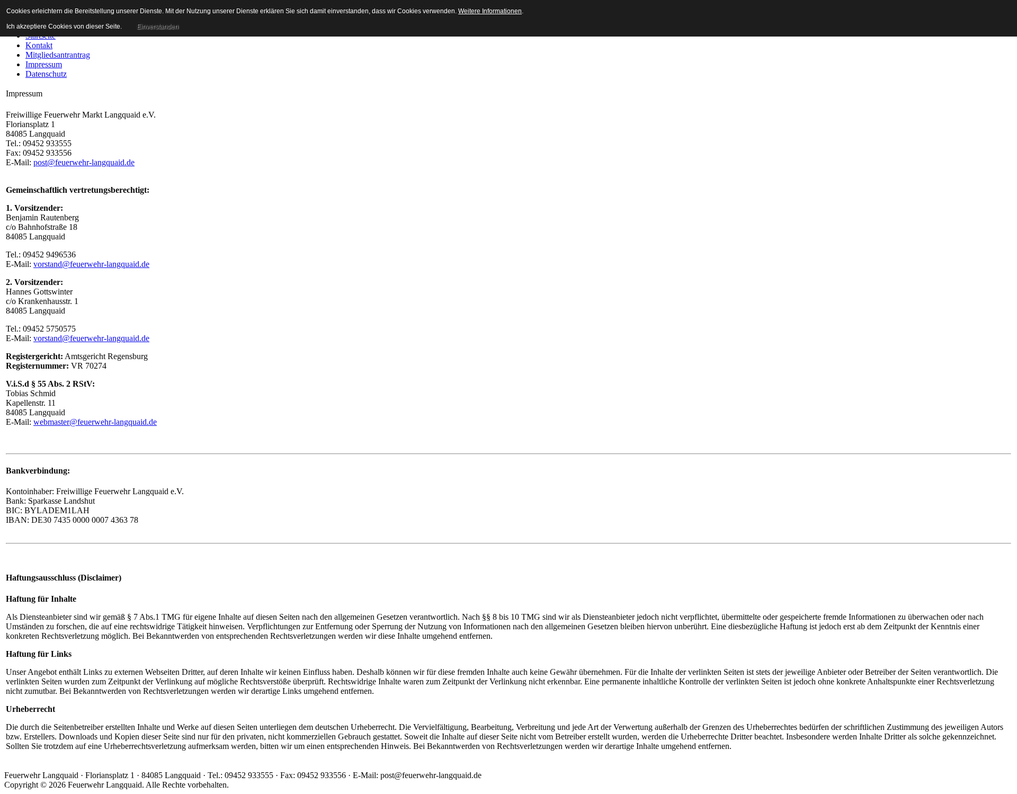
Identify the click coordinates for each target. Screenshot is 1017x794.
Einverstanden (158, 26)
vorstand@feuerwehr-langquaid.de (91, 264)
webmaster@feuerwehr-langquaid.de (95, 421)
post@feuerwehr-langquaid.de (84, 162)
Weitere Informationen (490, 11)
